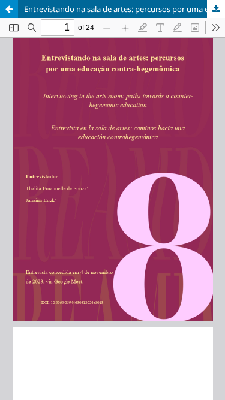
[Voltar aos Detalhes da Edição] (9, 9)
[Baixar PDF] (216, 9)
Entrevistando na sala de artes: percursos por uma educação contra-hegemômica (124, 9)
